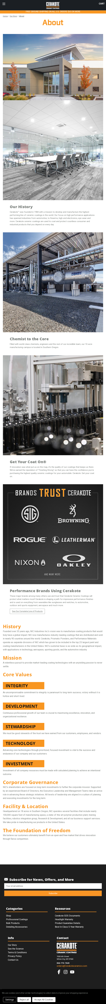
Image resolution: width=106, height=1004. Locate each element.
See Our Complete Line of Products (27, 611)
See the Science (16, 948)
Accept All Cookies (43, 999)
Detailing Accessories (16, 927)
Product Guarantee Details (67, 923)
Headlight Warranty (64, 919)
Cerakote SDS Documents (67, 915)
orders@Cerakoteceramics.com (72, 966)
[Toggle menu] (4, 4)
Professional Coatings (17, 919)
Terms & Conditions (17, 952)
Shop (8, 915)
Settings (9, 999)
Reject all (24, 999)
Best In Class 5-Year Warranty (69, 927)
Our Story (12, 945)
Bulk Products (13, 923)
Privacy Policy (15, 956)
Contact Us (13, 960)
